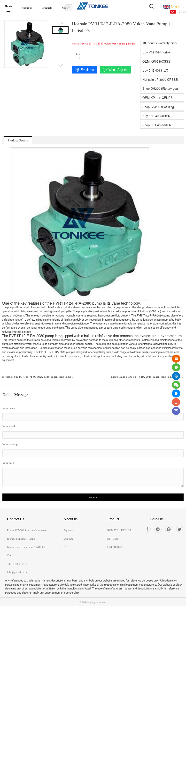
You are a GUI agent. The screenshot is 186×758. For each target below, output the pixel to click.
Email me (87, 70)
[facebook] (147, 529)
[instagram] (168, 529)
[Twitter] (179, 529)
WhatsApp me (118, 70)
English (175, 6)
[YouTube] (158, 529)
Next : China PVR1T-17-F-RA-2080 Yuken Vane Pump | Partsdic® (147, 376)
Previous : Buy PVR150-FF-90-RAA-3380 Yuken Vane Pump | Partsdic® (38, 376)
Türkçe (181, 11)
